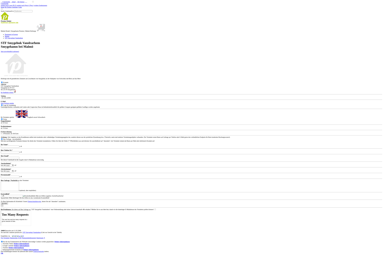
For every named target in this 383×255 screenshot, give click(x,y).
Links (20, 7)
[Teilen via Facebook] (13, 236)
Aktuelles (15, 7)
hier (107, 209)
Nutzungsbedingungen (29, 238)
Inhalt (13, 2)
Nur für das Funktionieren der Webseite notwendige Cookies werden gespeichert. (28, 242)
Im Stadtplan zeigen (7, 92)
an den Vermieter (15, 180)
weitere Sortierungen (40, 5)
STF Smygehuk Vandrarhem (32, 232)
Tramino (5, 248)
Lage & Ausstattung (11, 105)
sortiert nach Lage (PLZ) (8, 5)
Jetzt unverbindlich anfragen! (10, 51)
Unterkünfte (5, 2)
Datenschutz (14, 238)
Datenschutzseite (38, 251)
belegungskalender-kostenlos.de (13, 250)
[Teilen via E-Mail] (22, 236)
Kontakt (7, 82)
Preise (6, 119)
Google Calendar (8, 246)
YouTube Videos (8, 244)
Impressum (40, 238)
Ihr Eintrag (20, 2)
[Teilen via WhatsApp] (18, 236)
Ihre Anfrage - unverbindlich (13, 139)
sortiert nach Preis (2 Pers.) (25, 5)
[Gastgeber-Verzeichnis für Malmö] (5, 19)
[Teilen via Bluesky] (15, 236)
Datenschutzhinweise (34, 201)
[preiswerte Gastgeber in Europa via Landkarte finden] (40, 31)
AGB (19, 238)
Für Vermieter (5, 238)
